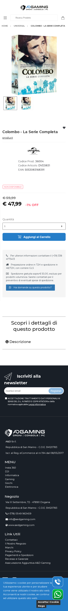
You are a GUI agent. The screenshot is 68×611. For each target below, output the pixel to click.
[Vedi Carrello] (64, 17)
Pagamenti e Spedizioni (19, 555)
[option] (34, 64)
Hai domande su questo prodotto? (32, 287)
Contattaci (11, 539)
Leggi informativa (37, 404)
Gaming (9, 479)
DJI (7, 471)
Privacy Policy (13, 551)
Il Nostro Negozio (15, 543)
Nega (41, 605)
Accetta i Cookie (48, 601)
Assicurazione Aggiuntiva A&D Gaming (27, 562)
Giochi (8, 482)
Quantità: (8, 219)
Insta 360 (10, 467)
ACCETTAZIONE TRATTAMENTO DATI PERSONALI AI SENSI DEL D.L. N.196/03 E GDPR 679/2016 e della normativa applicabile (34, 401)
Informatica (12, 475)
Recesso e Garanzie (16, 558)
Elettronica (11, 486)
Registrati (56, 391)
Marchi (9, 547)
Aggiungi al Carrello (36, 237)
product (7, 137)
